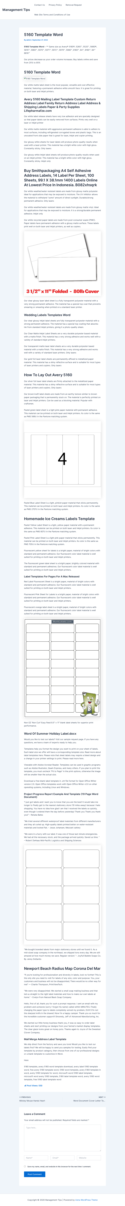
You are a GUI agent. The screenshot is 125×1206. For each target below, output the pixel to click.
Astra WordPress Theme (86, 1200)
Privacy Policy (55, 5)
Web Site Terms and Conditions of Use (52, 14)
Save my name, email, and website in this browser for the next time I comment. (59, 1166)
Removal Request (74, 5)
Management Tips (16, 10)
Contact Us (39, 5)
